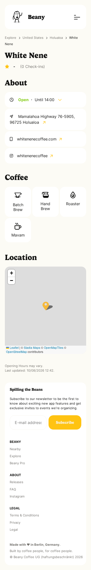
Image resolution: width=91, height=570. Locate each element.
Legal (14, 529)
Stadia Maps (32, 347)
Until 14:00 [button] (45, 99)
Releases (16, 482)
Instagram (17, 496)
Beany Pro (17, 463)
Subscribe (65, 422)
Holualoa (56, 38)
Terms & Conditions (24, 515)
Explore (10, 38)
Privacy (15, 522)
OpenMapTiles (53, 347)
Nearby (15, 449)
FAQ (13, 489)
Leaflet (14, 347)
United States (33, 38)
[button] (45, 306)
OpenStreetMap (16, 352)
